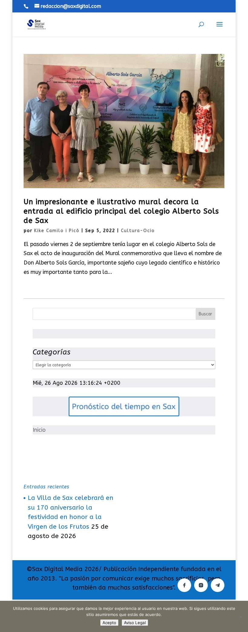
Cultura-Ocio (138, 230)
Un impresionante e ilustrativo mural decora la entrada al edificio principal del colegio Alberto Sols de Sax (121, 211)
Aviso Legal (135, 622)
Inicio (39, 430)
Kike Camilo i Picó (57, 230)
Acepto (109, 622)
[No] (240, 617)
